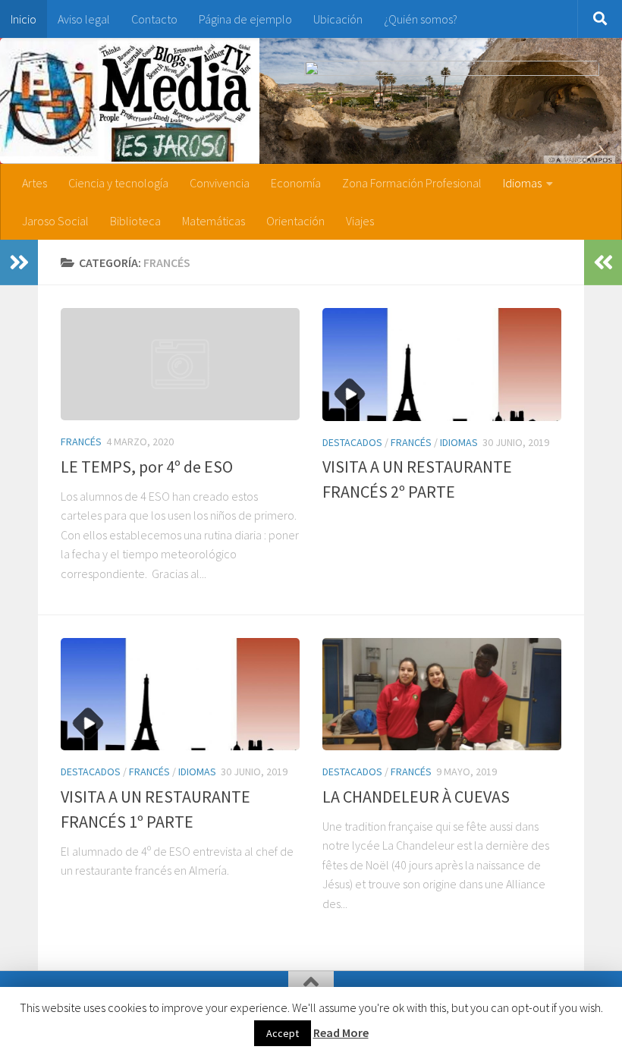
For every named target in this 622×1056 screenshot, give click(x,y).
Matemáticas (213, 220)
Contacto (154, 19)
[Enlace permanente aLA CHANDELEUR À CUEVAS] (441, 694)
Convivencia (220, 182)
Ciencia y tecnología (118, 182)
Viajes (360, 220)
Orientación (295, 220)
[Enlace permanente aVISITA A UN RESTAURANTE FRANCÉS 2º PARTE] (441, 364)
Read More (341, 1032)
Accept (282, 1033)
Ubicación (338, 19)
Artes (34, 182)
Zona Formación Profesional (412, 182)
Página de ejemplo (245, 19)
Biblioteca (135, 220)
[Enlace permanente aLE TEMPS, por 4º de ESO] (180, 364)
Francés (81, 441)
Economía (296, 182)
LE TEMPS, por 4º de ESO (147, 466)
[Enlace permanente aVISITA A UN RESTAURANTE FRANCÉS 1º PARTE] (180, 694)
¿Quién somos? (420, 19)
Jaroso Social (55, 220)
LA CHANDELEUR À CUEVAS (416, 796)
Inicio (23, 19)
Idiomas (522, 182)
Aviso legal (84, 19)
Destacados (352, 442)
